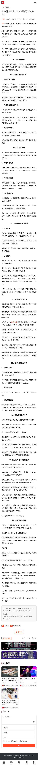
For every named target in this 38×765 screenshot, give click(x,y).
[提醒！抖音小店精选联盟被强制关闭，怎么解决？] (9, 693)
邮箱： (6, 732)
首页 (2, 7)
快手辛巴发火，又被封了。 (27, 679)
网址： (6, 737)
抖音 (3, 24)
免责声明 (26, 755)
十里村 (3, 19)
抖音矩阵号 (16, 625)
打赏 (34, 638)
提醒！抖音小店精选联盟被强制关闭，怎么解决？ (9, 702)
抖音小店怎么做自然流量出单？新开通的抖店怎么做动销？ (9, 680)
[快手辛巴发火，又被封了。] (28, 671)
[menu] (35, 2)
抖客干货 (25, 19)
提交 (19, 745)
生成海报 (7, 638)
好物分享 (14, 322)
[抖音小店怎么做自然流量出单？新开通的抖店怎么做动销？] (9, 671)
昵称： (6, 727)
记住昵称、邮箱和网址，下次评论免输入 (15, 741)
